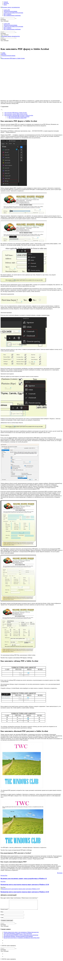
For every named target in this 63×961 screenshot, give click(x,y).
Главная (6, 2)
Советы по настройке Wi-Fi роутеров (13, 12)
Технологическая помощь (10, 11)
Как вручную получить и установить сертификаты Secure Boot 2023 (21, 937)
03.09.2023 (3, 54)
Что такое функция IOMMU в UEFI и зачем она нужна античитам (21, 935)
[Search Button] (15, 18)
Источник (59, 873)
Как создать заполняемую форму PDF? (18, 117)
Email (2, 914)
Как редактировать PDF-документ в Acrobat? (19, 116)
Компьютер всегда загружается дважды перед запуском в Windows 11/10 (25, 892)
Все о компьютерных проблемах (12, 15)
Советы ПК (7, 10)
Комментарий (5, 909)
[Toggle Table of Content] (2, 110)
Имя (2, 911)
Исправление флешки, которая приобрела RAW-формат (18, 936)
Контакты (6, 3)
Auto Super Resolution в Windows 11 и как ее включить (18, 933)
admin (3, 52)
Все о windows (7, 14)
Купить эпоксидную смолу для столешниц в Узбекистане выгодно (21, 932)
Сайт (2, 917)
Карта (5, 4)
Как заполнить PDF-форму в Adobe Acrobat (16, 112)
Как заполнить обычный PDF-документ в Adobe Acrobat (19, 115)
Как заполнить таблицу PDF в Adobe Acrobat (16, 114)
